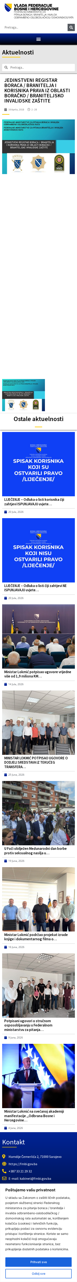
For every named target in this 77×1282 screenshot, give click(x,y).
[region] (38, 1233)
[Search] (71, 27)
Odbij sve (38, 1273)
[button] (38, 39)
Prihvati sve (38, 1262)
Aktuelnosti (18, 52)
